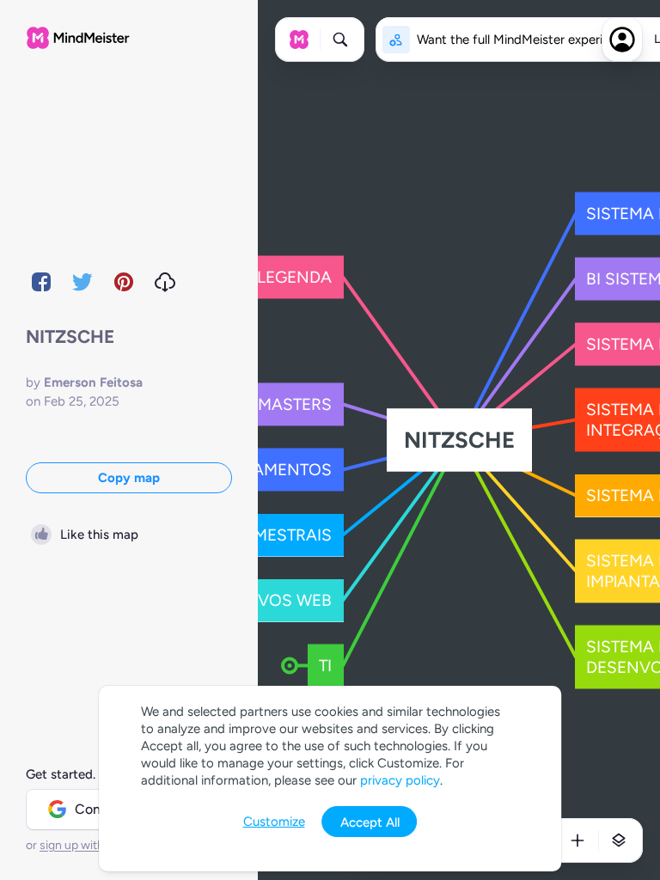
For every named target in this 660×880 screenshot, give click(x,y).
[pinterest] (123, 281)
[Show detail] (619, 840)
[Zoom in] (577, 840)
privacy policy (400, 780)
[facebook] (41, 281)
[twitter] (82, 281)
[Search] (340, 39)
